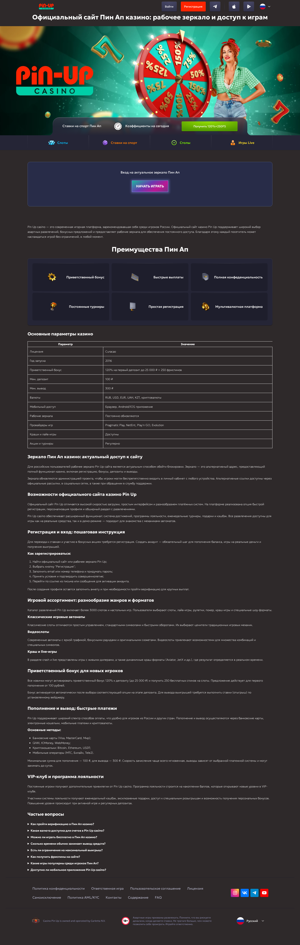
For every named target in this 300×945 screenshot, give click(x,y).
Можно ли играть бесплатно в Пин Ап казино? (64, 837)
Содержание (138, 897)
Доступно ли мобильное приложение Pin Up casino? (68, 870)
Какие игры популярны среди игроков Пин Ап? (65, 863)
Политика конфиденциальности (58, 888)
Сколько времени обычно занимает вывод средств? (68, 843)
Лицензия (195, 888)
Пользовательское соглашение (155, 888)
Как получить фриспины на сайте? (55, 857)
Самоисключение (46, 897)
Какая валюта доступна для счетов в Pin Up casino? (67, 830)
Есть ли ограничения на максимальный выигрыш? (67, 850)
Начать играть (150, 186)
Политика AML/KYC (83, 897)
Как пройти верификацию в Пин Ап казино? (62, 824)
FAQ (158, 897)
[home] (46, 6)
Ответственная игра (107, 888)
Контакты (113, 897)
